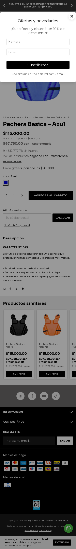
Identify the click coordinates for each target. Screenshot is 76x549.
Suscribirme (38, 65)
